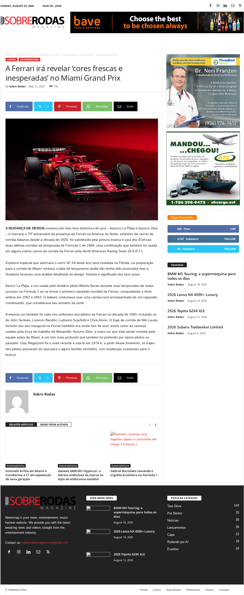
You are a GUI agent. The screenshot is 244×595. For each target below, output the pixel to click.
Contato (224, 589)
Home (8, 54)
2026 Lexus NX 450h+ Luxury (193, 294)
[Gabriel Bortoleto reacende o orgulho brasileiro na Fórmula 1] (134, 450)
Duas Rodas (173, 589)
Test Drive (174, 506)
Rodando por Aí (177, 542)
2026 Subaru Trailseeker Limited (195, 327)
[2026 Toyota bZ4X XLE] (98, 561)
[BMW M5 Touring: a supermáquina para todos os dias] (98, 515)
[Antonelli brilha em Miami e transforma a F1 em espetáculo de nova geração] (29, 450)
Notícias (173, 520)
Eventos (173, 549)
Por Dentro (174, 513)
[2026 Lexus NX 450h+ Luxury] (98, 538)
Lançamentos (176, 527)
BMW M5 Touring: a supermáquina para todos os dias (202, 276)
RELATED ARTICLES (21, 424)
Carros (11, 59)
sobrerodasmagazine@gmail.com (45, 542)
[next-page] (155, 424)
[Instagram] (218, 5)
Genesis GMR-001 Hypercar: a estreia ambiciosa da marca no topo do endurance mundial (80, 475)
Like (233, 229)
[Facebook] (211, 5)
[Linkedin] (225, 5)
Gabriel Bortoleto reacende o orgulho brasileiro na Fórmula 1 (134, 473)
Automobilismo (25, 54)
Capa (170, 535)
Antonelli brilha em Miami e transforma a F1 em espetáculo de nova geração (28, 475)
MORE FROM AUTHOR (54, 424)
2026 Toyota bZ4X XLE (186, 310)
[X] (240, 5)
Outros (209, 589)
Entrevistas (193, 589)
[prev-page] (149, 424)
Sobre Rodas (17, 86)
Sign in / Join (51, 6)
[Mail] (233, 5)
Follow (230, 239)
